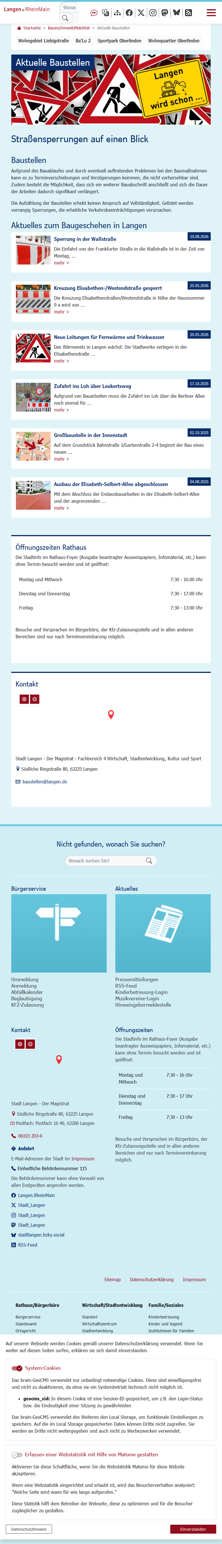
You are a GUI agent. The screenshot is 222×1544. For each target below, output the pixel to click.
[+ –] (111, 719)
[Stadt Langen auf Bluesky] (176, 12)
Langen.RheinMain (36, 1195)
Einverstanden (193, 1529)
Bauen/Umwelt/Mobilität (69, 27)
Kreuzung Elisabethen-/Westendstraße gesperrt (108, 288)
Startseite (32, 27)
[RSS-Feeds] (188, 12)
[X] (141, 12)
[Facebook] (129, 12)
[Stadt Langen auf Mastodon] (165, 12)
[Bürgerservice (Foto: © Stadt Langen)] (59, 933)
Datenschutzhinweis (29, 1529)
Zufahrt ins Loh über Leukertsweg (92, 386)
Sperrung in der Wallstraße (85, 239)
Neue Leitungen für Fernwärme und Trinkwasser (109, 337)
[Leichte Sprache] (94, 12)
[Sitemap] (117, 12)
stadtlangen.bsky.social (41, 1234)
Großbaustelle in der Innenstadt (90, 435)
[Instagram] (153, 12)
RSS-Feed (27, 1244)
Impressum (83, 1158)
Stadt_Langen (31, 1205)
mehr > (61, 262)
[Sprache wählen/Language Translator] (105, 12)
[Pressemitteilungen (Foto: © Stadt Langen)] (163, 933)
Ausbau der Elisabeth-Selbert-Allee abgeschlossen (111, 484)
